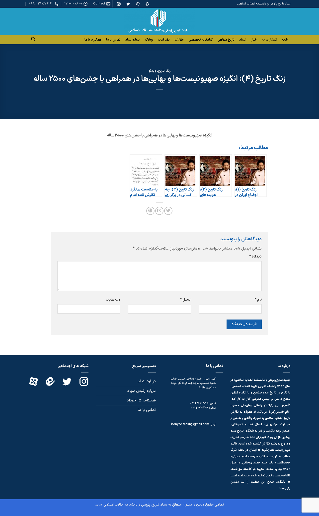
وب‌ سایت (113, 299)
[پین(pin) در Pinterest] (150, 211)
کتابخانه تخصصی (201, 40)
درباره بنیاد (132, 40)
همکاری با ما (92, 40)
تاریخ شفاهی (226, 40)
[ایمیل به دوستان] (159, 211)
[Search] (33, 39)
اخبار (254, 40)
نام (258, 299)
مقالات (179, 40)
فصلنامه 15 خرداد (141, 400)
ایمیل (185, 299)
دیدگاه (255, 256)
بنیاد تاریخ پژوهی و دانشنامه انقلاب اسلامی (135, 504)
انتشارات (271, 40)
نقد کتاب (164, 40)
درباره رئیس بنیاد (141, 391)
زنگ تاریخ (164, 70)
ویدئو (152, 70)
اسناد (242, 40)
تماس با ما (113, 40)
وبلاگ (149, 40)
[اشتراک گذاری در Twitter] (168, 211)
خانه (285, 40)
